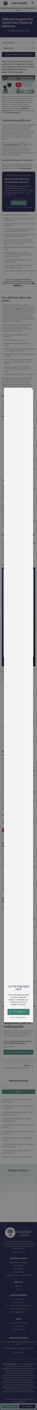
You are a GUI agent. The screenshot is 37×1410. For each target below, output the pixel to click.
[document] (18, 705)
